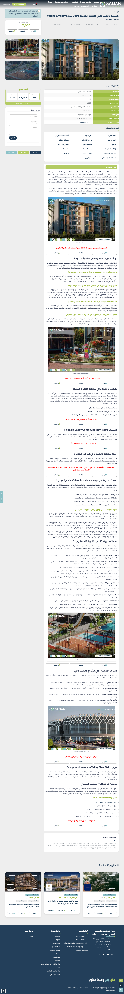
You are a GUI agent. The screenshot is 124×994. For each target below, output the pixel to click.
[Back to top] (3, 991)
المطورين (94, 6)
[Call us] (121, 985)
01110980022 (83, 122)
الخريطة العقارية (85, 2)
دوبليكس (88, 114)
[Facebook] (99, 954)
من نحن (76, 6)
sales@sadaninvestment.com (75, 943)
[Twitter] (103, 954)
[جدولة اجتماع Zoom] (121, 990)
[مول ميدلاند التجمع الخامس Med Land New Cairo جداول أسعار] (23, 894)
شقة (77, 114)
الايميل (10, 152)
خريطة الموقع (56, 946)
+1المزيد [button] (22, 70)
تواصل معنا (85, 6)
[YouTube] (107, 954)
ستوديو (81, 114)
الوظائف (75, 2)
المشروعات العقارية (61, 2)
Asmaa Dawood (90, 24)
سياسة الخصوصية (55, 950)
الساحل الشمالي (55, 974)
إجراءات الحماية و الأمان (53, 971)
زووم (33, 31)
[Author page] (115, 840)
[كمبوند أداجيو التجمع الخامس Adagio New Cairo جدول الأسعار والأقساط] (62, 893)
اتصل (22, 31)
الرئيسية (96, 2)
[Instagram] (112, 954)
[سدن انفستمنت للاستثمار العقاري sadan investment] (110, 4)
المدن (31, 936)
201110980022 (81, 936)
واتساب (11, 31)
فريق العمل (57, 957)
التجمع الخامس (110, 24)
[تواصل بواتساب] (121, 980)
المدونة (50, 2)
